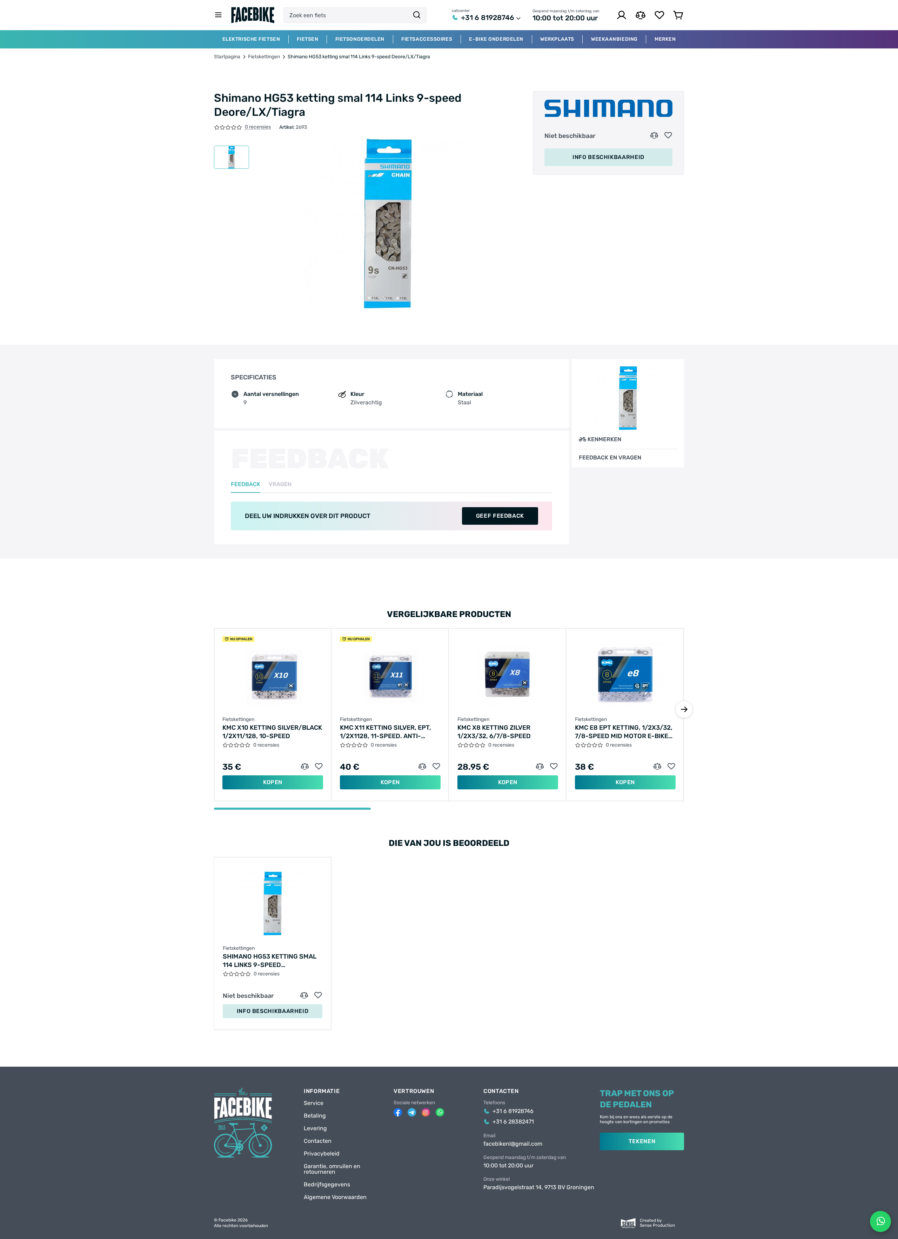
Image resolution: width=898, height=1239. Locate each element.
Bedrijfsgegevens (327, 1184)
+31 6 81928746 (487, 17)
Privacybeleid (322, 1154)
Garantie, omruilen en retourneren (332, 1169)
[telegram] (412, 1112)
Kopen (272, 782)
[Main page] (253, 15)
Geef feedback (500, 515)
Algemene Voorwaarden (335, 1197)
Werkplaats (557, 39)
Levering (315, 1128)
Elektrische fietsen (251, 39)
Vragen (280, 485)
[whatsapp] (440, 1112)
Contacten (317, 1141)
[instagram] (426, 1112)
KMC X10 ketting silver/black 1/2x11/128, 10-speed (272, 732)
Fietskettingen (264, 57)
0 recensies (258, 127)
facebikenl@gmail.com (512, 1144)
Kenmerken (604, 439)
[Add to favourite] (668, 135)
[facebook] (398, 1112)
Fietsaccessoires (426, 39)
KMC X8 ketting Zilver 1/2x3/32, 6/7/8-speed (494, 732)
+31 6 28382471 (513, 1122)
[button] (684, 709)
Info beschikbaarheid (608, 157)
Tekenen (642, 1141)
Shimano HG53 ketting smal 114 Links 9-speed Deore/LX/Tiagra (269, 961)
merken (665, 39)
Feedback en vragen (610, 458)
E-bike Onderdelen (496, 39)
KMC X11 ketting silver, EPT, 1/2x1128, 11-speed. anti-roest (385, 732)
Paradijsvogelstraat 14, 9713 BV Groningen (538, 1187)
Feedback (245, 485)
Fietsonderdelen (359, 39)
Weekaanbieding (614, 39)
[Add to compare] (654, 135)
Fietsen (307, 39)
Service (313, 1103)
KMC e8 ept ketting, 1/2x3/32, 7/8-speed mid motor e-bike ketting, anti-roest (623, 732)
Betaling (315, 1116)
